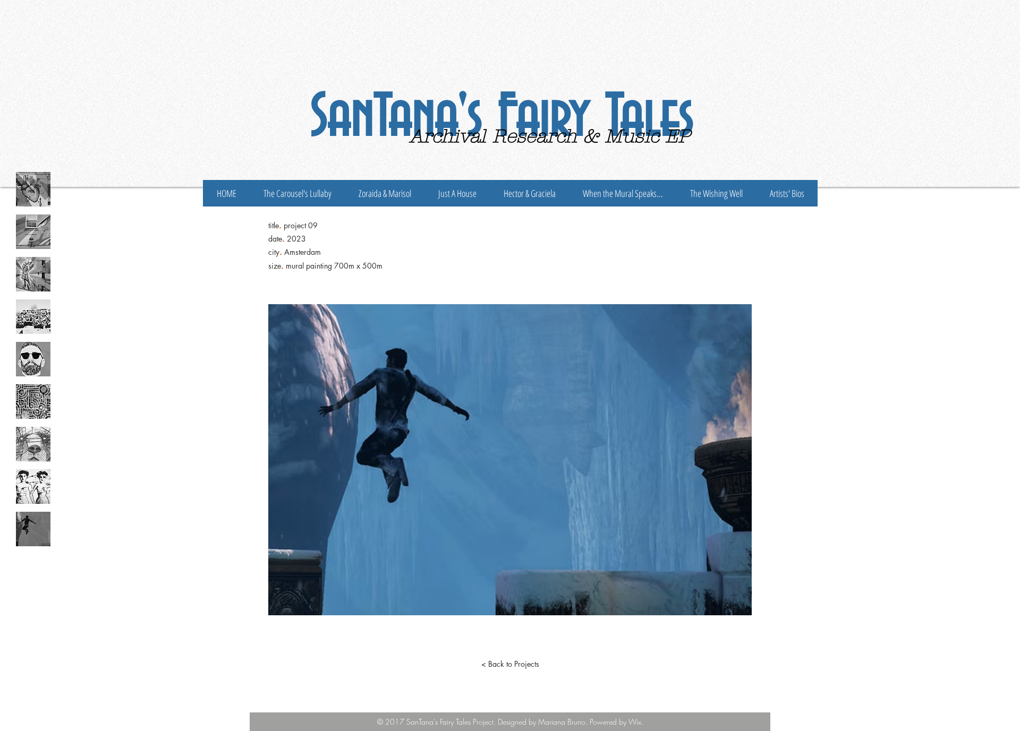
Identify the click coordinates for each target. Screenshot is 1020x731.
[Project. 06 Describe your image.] (33, 401)
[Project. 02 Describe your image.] (33, 231)
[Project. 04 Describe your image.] (33, 316)
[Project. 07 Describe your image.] (33, 444)
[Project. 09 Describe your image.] (33, 529)
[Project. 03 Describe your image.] (33, 274)
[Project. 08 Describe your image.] (33, 486)
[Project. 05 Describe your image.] (33, 359)
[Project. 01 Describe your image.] (33, 189)
